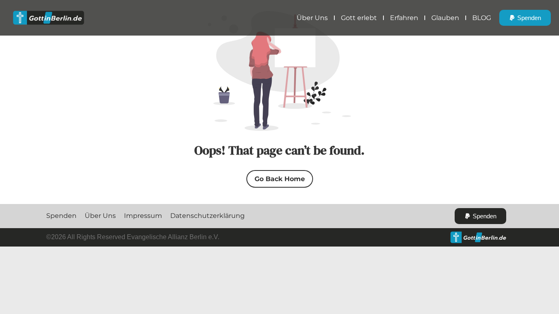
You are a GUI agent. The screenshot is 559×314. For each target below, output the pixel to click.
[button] (525, 18)
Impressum (143, 216)
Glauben (445, 18)
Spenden (61, 216)
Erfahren (404, 18)
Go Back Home (280, 179)
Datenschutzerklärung (207, 216)
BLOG (481, 18)
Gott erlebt (359, 18)
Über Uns (312, 18)
